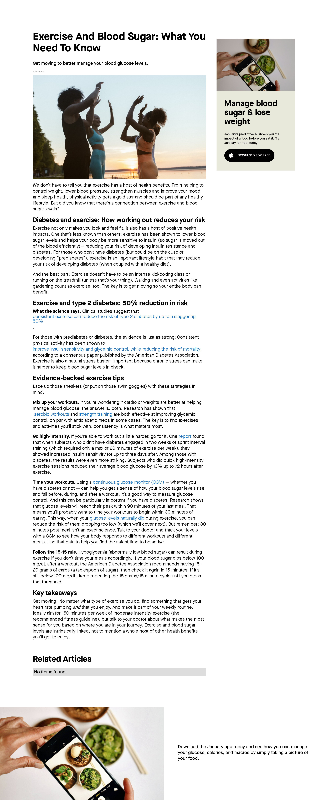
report (185, 436)
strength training (95, 414)
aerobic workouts (51, 414)
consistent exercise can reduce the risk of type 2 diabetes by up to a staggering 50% (114, 319)
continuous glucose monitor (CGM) (128, 482)
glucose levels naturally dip (117, 518)
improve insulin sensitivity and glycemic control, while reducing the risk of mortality (116, 349)
